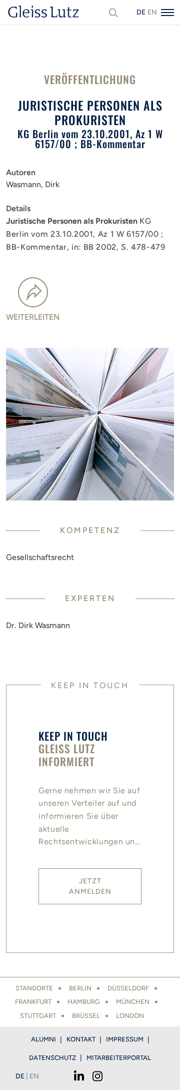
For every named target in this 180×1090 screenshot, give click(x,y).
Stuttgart (38, 1015)
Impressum (125, 1039)
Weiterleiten (33, 317)
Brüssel (86, 1015)
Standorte (34, 988)
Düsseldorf (128, 988)
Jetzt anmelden (90, 886)
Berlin (80, 988)
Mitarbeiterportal (118, 1057)
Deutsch (141, 12)
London (130, 1015)
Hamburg (84, 1001)
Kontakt (81, 1039)
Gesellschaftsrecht (40, 557)
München (133, 1001)
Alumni (43, 1039)
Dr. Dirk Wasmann (38, 625)
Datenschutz (52, 1057)
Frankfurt (33, 1001)
